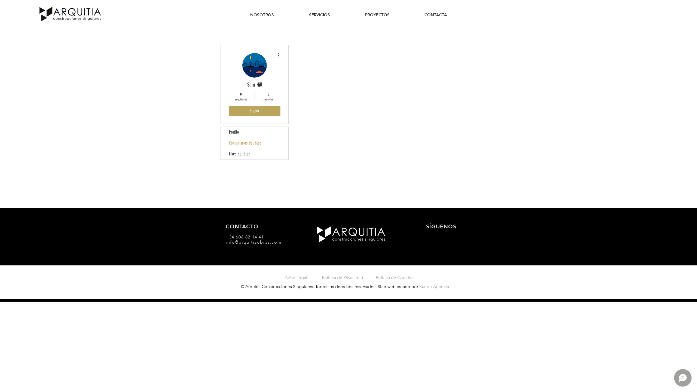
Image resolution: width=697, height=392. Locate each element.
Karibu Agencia (434, 286)
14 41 (258, 237)
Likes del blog (239, 154)
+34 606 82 (239, 237)
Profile (234, 132)
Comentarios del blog (245, 143)
